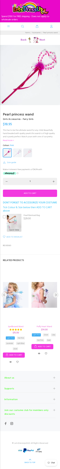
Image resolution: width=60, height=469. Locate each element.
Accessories (36, 32)
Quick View (14, 230)
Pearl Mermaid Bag (32, 215)
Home (27, 32)
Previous (3, 75)
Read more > (8, 140)
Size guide (11, 162)
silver (15, 348)
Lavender (9, 343)
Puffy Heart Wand (44, 326)
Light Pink (10, 338)
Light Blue (20, 343)
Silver (46, 334)
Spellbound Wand (15, 326)
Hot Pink (21, 338)
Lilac (53, 334)
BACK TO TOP (30, 462)
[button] (15, 329)
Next (57, 75)
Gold (49, 340)
